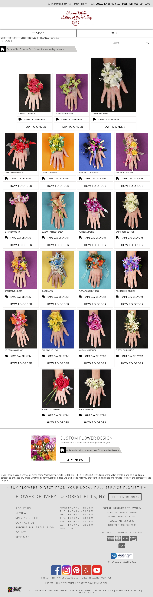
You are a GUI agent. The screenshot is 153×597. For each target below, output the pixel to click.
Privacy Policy (104, 590)
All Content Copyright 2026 (47, 590)
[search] (147, 42)
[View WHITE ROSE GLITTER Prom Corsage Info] (132, 211)
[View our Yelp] (86, 574)
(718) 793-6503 (112, 3)
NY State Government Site (92, 583)
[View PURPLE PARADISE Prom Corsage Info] (95, 211)
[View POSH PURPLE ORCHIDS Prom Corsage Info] (132, 270)
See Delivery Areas (125, 497)
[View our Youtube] (97, 574)
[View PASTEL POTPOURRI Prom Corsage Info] (132, 152)
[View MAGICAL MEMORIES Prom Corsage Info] (95, 329)
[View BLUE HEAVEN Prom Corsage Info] (58, 270)
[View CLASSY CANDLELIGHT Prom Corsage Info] (132, 329)
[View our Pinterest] (76, 574)
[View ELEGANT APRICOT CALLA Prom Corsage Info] (58, 211)
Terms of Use (86, 592)
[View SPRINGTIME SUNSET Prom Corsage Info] (21, 270)
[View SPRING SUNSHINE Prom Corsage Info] (58, 152)
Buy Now (74, 459)
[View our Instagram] (66, 574)
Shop (40, 33)
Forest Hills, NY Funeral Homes (59, 577)
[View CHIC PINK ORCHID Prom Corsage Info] (21, 211)
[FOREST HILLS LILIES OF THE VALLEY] (76, 25)
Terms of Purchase (128, 590)
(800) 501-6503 (142, 3)
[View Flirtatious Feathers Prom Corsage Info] (95, 270)
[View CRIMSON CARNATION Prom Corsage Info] (21, 152)
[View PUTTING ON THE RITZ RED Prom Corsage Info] (35, 93)
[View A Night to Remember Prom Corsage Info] (95, 152)
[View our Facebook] (56, 574)
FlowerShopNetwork (78, 590)
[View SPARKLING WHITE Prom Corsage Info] (113, 85)
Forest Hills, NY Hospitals (96, 577)
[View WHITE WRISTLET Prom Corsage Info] (95, 388)
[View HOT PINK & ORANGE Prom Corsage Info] (21, 329)
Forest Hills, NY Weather (60, 583)
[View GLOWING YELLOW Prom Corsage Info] (58, 329)
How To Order (35, 127)
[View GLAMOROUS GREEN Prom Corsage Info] (72, 93)
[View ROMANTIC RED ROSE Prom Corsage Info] (58, 388)
